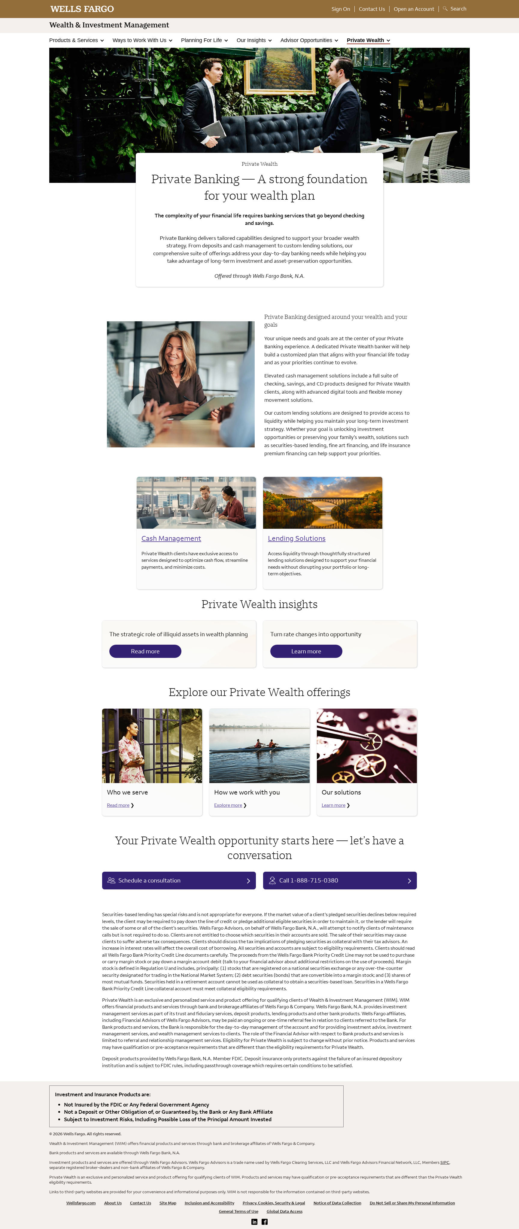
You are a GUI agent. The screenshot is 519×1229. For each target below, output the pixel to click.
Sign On (341, 8)
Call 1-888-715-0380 (308, 880)
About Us (113, 1203)
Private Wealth (366, 40)
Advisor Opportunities (307, 40)
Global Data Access (284, 1211)
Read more (145, 651)
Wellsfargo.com (81, 1203)
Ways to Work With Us (140, 40)
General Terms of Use (238, 1211)
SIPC (444, 1162)
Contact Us (372, 8)
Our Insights (252, 40)
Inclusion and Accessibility (209, 1203)
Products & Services (74, 40)
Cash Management (171, 538)
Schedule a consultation (149, 880)
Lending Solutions (297, 538)
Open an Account (414, 8)
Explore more (228, 805)
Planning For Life (202, 40)
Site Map (167, 1203)
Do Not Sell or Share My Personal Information (412, 1203)
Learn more (306, 651)
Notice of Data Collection (337, 1203)
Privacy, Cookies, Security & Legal (274, 1203)
